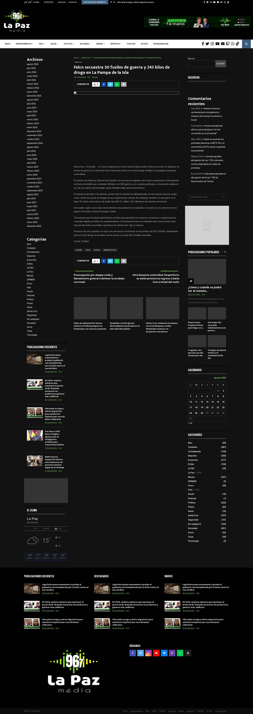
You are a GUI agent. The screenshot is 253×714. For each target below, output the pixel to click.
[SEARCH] (223, 197)
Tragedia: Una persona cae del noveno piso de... (196, 353)
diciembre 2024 (34, 131)
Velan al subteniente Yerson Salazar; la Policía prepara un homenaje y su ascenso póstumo (90, 326)
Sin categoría (33, 319)
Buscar (191, 58)
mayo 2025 (32, 111)
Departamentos (23, 44)
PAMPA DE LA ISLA (110, 250)
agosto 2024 (33, 147)
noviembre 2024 (34, 135)
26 (202, 413)
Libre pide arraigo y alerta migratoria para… (136, 2)
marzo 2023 (32, 214)
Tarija (29, 331)
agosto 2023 (33, 194)
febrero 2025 (33, 123)
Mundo (99, 44)
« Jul (190, 423)
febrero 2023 (33, 218)
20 (207, 407)
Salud (53, 44)
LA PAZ (30, 268)
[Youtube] (218, 44)
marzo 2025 (32, 119)
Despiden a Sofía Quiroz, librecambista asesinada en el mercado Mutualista (125, 326)
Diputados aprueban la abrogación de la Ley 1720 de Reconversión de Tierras (208, 178)
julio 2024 (31, 151)
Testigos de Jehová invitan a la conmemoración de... (217, 354)
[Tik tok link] (228, 2)
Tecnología (32, 335)
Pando (30, 291)
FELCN (88, 250)
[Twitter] (208, 44)
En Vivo (144, 44)
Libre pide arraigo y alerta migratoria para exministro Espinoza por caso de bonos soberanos (55, 414)
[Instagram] (213, 44)
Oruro (29, 283)
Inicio (8, 44)
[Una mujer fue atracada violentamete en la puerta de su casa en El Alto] (217, 313)
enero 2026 (32, 92)
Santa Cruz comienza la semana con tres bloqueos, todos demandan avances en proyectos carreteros (162, 327)
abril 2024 (31, 163)
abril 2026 (31, 80)
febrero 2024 (33, 171)
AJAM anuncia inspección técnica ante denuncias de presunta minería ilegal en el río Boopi (54, 462)
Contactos (72, 2)
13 (207, 402)
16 (223, 402)
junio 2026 (31, 72)
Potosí (30, 303)
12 (202, 402)
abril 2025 (31, 115)
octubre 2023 (33, 186)
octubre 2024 (33, 139)
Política (68, 44)
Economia (31, 260)
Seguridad (31, 315)
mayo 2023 (32, 206)
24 (190, 413)
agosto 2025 (33, 100)
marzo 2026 (32, 84)
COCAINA (78, 250)
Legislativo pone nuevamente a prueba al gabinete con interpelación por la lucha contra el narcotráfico (55, 361)
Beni (29, 244)
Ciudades (31, 248)
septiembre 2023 (35, 190)
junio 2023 (31, 202)
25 (196, 413)
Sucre (29, 327)
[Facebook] (204, 44)
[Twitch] (228, 44)
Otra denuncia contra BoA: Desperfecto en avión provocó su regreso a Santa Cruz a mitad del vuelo (156, 278)
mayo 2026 (32, 76)
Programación (160, 44)
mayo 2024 (32, 159)
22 (218, 407)
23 (223, 407)
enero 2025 (32, 127)
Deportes (115, 44)
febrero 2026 (33, 88)
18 (196, 407)
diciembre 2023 (34, 179)
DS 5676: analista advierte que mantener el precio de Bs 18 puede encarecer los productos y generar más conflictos (55, 388)
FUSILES (97, 250)
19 (202, 407)
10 (190, 402)
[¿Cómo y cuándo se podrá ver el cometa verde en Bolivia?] (207, 271)
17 (190, 407)
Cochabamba (33, 252)
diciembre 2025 (34, 96)
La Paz (30, 272)
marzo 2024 (32, 167)
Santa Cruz (78, 62)
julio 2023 (31, 198)
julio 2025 (31, 104)
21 (212, 407)
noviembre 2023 (34, 182)
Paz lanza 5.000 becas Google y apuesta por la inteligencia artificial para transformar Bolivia (54, 438)
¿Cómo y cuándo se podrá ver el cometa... (205, 289)
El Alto (30, 264)
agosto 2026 (33, 64)
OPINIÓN (31, 279)
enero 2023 (32, 222)
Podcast (131, 44)
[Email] (223, 44)
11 (196, 402)
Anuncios (62, 2)
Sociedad (84, 44)
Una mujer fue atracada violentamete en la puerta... (217, 326)
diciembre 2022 (34, 226)
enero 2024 (32, 175)
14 (212, 402)
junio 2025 (31, 107)
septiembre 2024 (35, 143)
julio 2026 (31, 68)
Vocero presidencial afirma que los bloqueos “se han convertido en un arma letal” (206, 130)
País (41, 44)
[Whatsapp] (233, 44)
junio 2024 (31, 155)
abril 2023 (31, 210)
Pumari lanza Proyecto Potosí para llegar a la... (196, 325)
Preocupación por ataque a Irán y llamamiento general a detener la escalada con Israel (99, 278)
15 (218, 402)
